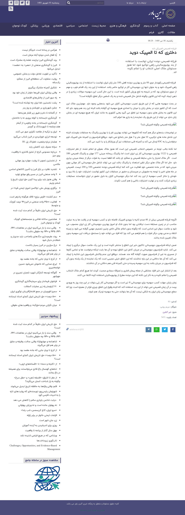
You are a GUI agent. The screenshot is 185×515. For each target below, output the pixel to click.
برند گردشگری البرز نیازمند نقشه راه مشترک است (33, 60)
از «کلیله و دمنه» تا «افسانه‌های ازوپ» (38, 364)
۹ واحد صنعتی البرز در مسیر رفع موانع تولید (36, 174)
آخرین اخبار (52, 42)
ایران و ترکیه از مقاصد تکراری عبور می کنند (36, 131)
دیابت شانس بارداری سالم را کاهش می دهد (35, 400)
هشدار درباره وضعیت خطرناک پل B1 (39, 142)
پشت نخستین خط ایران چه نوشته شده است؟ (35, 102)
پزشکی (34, 25)
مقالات (171, 32)
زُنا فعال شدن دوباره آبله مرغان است (39, 55)
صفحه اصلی (168, 25)
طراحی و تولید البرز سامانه (92, 510)
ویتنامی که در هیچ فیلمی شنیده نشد (38, 435)
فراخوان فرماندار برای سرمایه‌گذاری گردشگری (36, 281)
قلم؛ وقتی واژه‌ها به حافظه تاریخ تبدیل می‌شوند (34, 386)
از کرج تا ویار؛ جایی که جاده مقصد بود (38, 259)
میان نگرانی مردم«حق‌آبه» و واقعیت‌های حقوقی (34, 305)
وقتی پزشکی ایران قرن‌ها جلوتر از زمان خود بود (34, 92)
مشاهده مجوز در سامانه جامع (41, 460)
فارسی (172, 2)
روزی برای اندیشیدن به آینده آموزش (39, 425)
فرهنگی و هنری (118, 25)
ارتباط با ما (141, 2)
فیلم (151, 32)
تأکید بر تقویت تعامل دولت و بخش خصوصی (35, 74)
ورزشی (45, 25)
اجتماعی (83, 25)
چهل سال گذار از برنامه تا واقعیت (41, 430)
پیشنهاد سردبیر (49, 316)
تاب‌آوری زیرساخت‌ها (47, 440)
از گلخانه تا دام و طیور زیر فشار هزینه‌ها (37, 113)
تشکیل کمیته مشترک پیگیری (42, 87)
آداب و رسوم (151, 25)
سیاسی (70, 25)
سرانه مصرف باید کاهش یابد (43, 147)
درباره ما (130, 2)
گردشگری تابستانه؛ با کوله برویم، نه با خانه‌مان (34, 118)
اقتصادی (58, 25)
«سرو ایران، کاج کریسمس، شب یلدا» (39, 410)
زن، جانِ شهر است (48, 420)
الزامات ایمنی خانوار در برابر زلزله (42, 415)
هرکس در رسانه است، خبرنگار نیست (39, 50)
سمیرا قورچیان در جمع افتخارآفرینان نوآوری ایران (33, 291)
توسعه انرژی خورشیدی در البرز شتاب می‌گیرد (35, 136)
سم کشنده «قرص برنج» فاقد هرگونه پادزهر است (33, 196)
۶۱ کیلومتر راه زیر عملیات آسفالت (40, 286)
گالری (161, 32)
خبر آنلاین (167, 312)
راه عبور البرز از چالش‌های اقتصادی (40, 97)
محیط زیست (99, 25)
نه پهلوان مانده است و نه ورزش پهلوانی (37, 405)
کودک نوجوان (19, 25)
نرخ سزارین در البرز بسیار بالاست (41, 245)
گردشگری (135, 25)
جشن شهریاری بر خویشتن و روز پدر (40, 108)
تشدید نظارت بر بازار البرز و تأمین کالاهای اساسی (33, 169)
